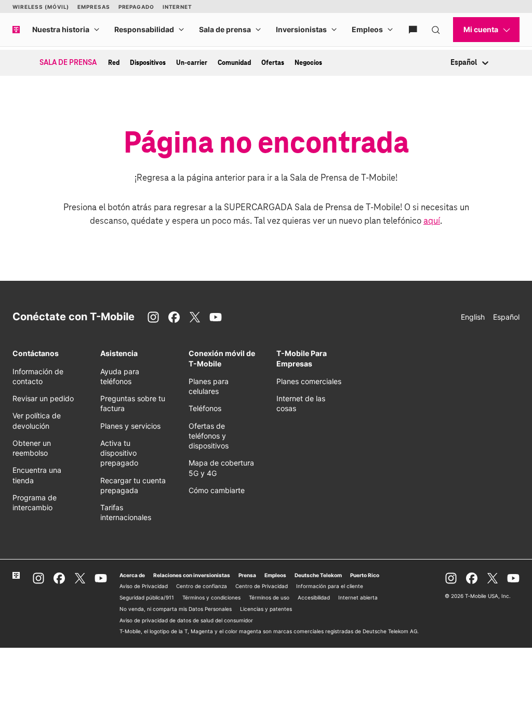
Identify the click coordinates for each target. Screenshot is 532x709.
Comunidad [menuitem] (234, 62)
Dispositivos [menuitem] (148, 62)
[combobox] (451, 63)
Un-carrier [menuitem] (191, 62)
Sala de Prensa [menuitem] (68, 63)
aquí (431, 221)
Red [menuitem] (113, 62)
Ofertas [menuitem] (272, 62)
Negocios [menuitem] (308, 62)
